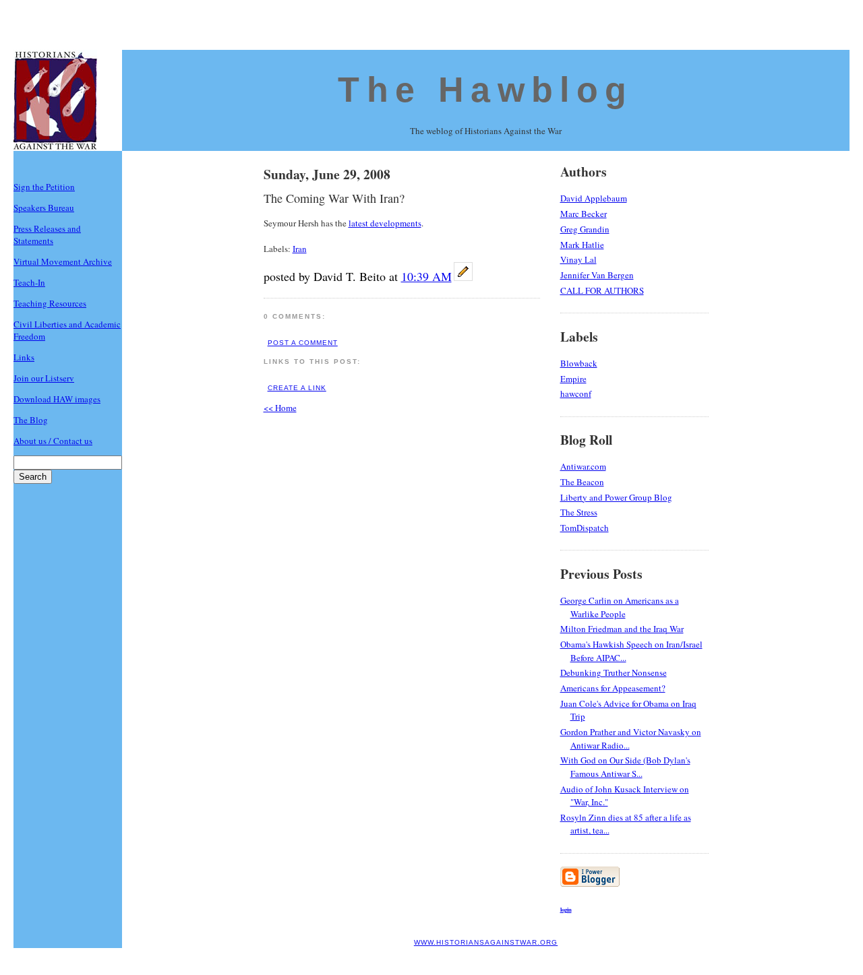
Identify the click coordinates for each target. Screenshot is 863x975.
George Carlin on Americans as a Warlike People (619, 607)
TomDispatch (584, 528)
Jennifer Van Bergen (597, 275)
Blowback (578, 363)
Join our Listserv (43, 378)
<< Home (280, 408)
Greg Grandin (584, 229)
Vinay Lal (578, 259)
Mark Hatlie (582, 245)
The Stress (578, 512)
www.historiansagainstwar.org (486, 942)
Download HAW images (56, 399)
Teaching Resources (49, 303)
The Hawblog (485, 89)
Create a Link (297, 387)
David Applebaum (593, 198)
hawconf (575, 393)
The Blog (30, 420)
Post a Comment (303, 342)
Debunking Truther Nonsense (613, 672)
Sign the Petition (44, 187)
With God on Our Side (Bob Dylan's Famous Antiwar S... (625, 767)
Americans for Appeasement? (612, 688)
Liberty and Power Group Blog (616, 497)
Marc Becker (583, 214)
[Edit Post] (463, 278)
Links (23, 357)
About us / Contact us (52, 441)
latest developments (385, 223)
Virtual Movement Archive (62, 261)
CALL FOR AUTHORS (602, 290)
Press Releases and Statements (47, 234)
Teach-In (29, 282)
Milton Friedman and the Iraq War (622, 629)
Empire (573, 379)
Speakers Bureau (43, 207)
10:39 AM (426, 276)
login (566, 909)
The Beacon (582, 482)
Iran (300, 249)
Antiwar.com (583, 466)
